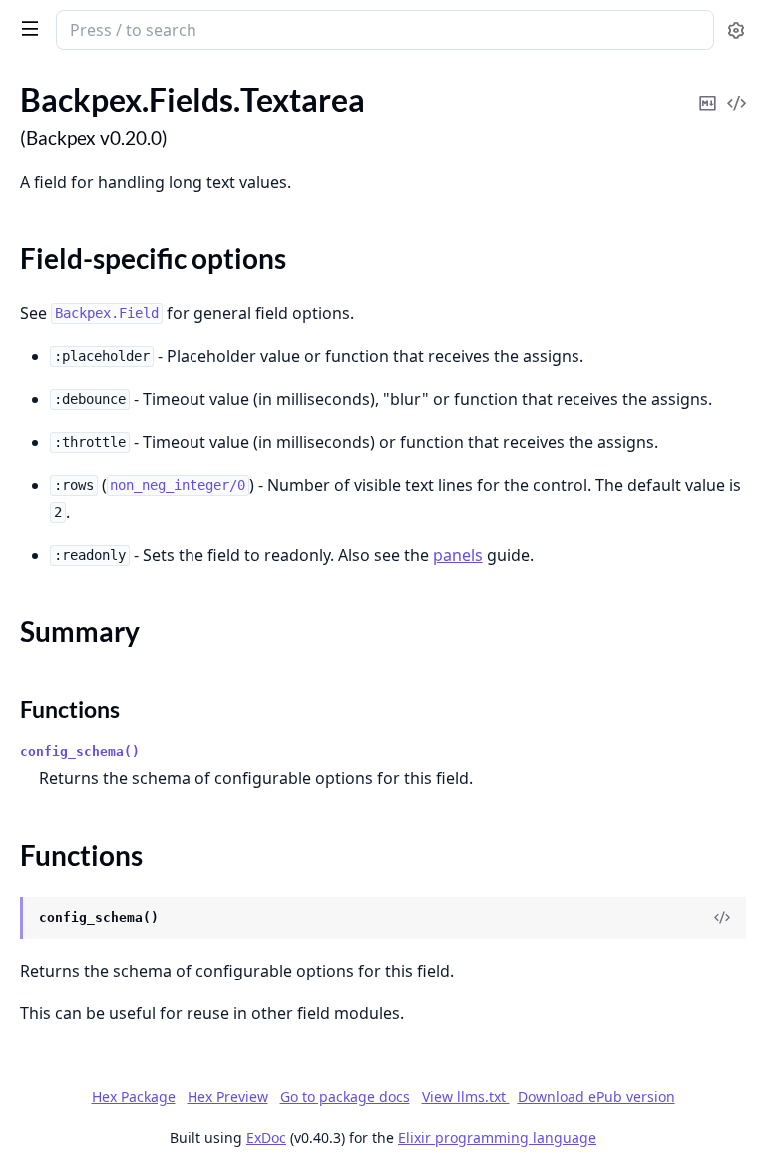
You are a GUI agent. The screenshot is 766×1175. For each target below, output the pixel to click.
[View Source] (736, 89)
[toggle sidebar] (26, 28)
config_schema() (80, 751)
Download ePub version (596, 1096)
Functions (70, 709)
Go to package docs (345, 1097)
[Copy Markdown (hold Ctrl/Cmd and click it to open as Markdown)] (707, 89)
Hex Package (134, 1096)
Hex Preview (228, 1096)
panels (458, 555)
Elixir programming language (497, 1137)
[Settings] (736, 30)
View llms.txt (466, 1096)
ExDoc (266, 1137)
